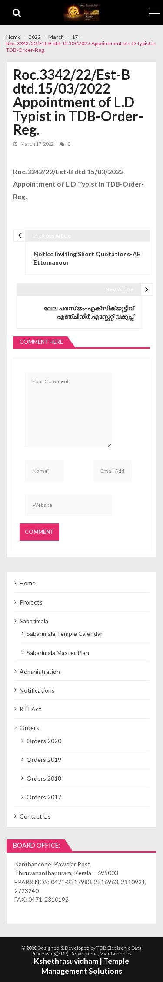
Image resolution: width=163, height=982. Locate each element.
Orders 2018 (44, 778)
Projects (31, 602)
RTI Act (30, 709)
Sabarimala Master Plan (58, 652)
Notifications (37, 690)
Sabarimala (34, 621)
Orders (29, 727)
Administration (40, 671)
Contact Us (35, 816)
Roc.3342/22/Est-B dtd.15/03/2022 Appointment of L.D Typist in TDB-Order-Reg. (78, 183)
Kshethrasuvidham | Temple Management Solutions (81, 965)
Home (28, 583)
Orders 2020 (44, 740)
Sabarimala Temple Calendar (65, 633)
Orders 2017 (44, 797)
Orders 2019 (44, 759)
